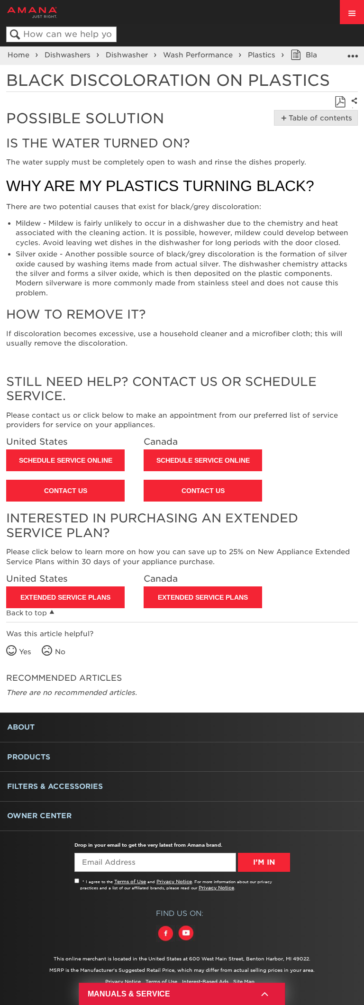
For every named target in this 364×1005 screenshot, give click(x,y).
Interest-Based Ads (205, 981)
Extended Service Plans (65, 597)
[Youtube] (185, 942)
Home (20, 55)
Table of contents (319, 118)
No (60, 652)
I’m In (264, 862)
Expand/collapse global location (352, 52)
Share (352, 107)
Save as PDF (340, 102)
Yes (25, 652)
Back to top (26, 613)
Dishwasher (128, 55)
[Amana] (46, 12)
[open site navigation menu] (352, 12)
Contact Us (65, 490)
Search (15, 34)
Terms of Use (130, 881)
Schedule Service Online (65, 460)
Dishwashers (69, 55)
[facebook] (166, 942)
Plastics (263, 55)
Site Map (244, 981)
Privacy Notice (174, 881)
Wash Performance (199, 55)
